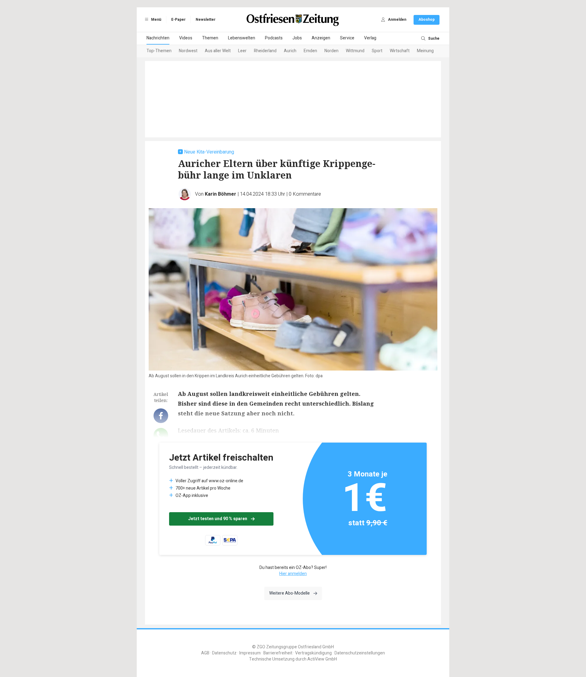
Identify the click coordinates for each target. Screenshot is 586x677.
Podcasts (274, 38)
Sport (377, 51)
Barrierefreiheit (277, 653)
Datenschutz (224, 653)
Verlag (370, 38)
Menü (155, 19)
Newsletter (205, 19)
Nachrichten (157, 38)
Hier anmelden (293, 573)
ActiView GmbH (322, 659)
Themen (210, 38)
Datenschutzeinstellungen (360, 653)
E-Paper (178, 19)
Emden (310, 51)
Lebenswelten (241, 38)
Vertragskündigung (313, 653)
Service (347, 38)
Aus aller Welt (218, 51)
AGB (205, 653)
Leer (242, 51)
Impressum (250, 653)
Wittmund (355, 51)
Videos (185, 38)
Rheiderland (265, 51)
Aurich (290, 51)
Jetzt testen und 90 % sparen (217, 519)
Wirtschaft (400, 51)
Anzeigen (321, 38)
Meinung (425, 51)
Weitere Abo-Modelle (289, 593)
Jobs (297, 38)
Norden (331, 51)
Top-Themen (159, 51)
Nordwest (188, 51)
